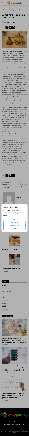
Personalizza (14, 222)
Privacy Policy (14, 219)
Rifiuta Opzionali (14, 225)
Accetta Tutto (14, 228)
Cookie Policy (6, 219)
